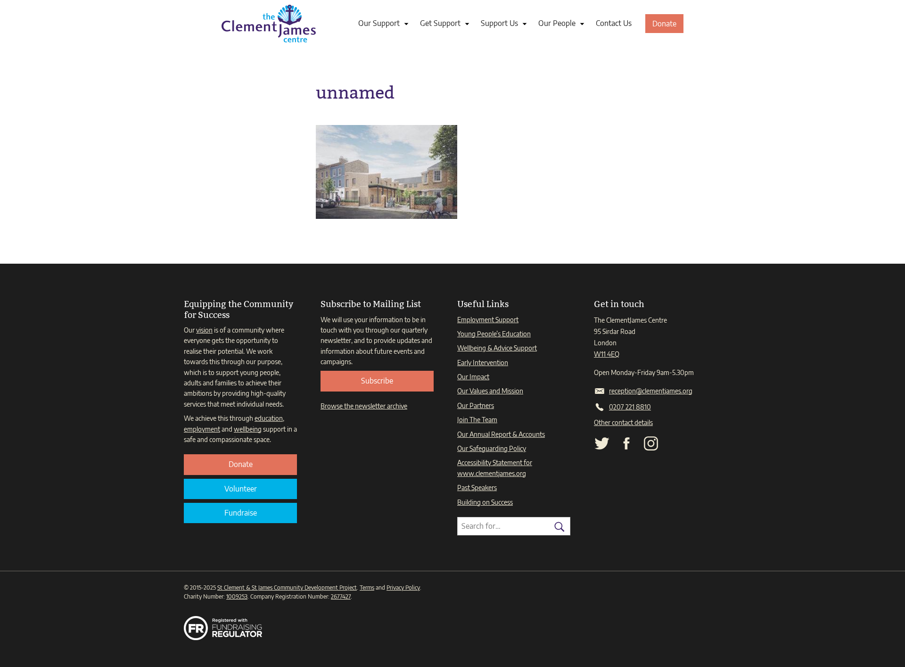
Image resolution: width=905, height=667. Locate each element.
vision (204, 330)
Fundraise (240, 512)
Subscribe (377, 380)
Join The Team (477, 420)
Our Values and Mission (490, 391)
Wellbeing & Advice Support (497, 348)
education (269, 418)
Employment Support (487, 320)
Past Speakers (477, 488)
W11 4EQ (606, 354)
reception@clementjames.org (650, 391)
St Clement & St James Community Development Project (287, 587)
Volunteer (240, 488)
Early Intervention (482, 363)
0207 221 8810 (630, 407)
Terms (367, 587)
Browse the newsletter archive (364, 406)
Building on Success (485, 502)
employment (202, 429)
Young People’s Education (494, 334)
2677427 (341, 596)
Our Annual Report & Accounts (501, 434)
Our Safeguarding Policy (491, 448)
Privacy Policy (403, 587)
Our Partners (475, 405)
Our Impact (473, 377)
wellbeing (248, 429)
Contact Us (614, 23)
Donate (667, 25)
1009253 (236, 596)
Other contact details (623, 422)
